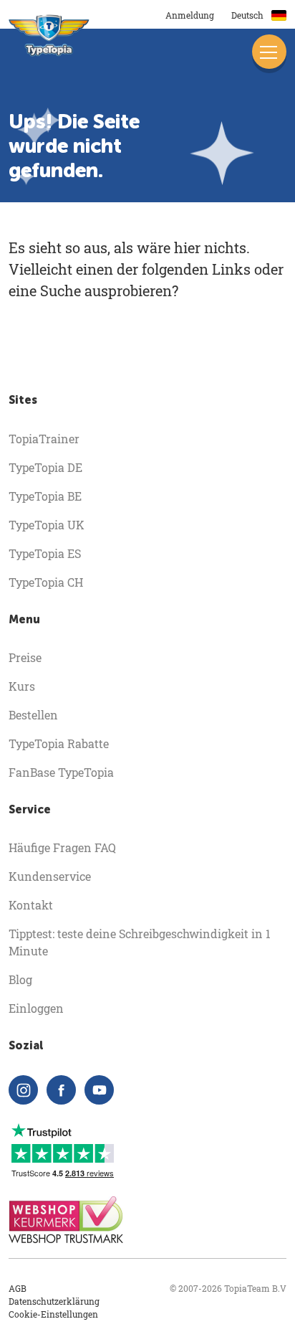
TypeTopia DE (45, 467)
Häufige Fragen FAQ (62, 847)
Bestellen (33, 714)
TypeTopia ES (45, 553)
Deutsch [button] (248, 15)
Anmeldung (189, 15)
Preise (25, 657)
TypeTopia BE (45, 496)
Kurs (22, 686)
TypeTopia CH (46, 582)
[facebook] (61, 1090)
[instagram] (23, 1090)
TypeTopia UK (46, 524)
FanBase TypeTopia (61, 772)
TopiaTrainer (44, 438)
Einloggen (36, 1008)
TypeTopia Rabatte (59, 743)
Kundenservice (50, 876)
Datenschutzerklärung (54, 1301)
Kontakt (31, 904)
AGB (17, 1288)
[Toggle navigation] (269, 51)
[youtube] (99, 1090)
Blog (20, 979)
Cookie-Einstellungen (53, 1314)
